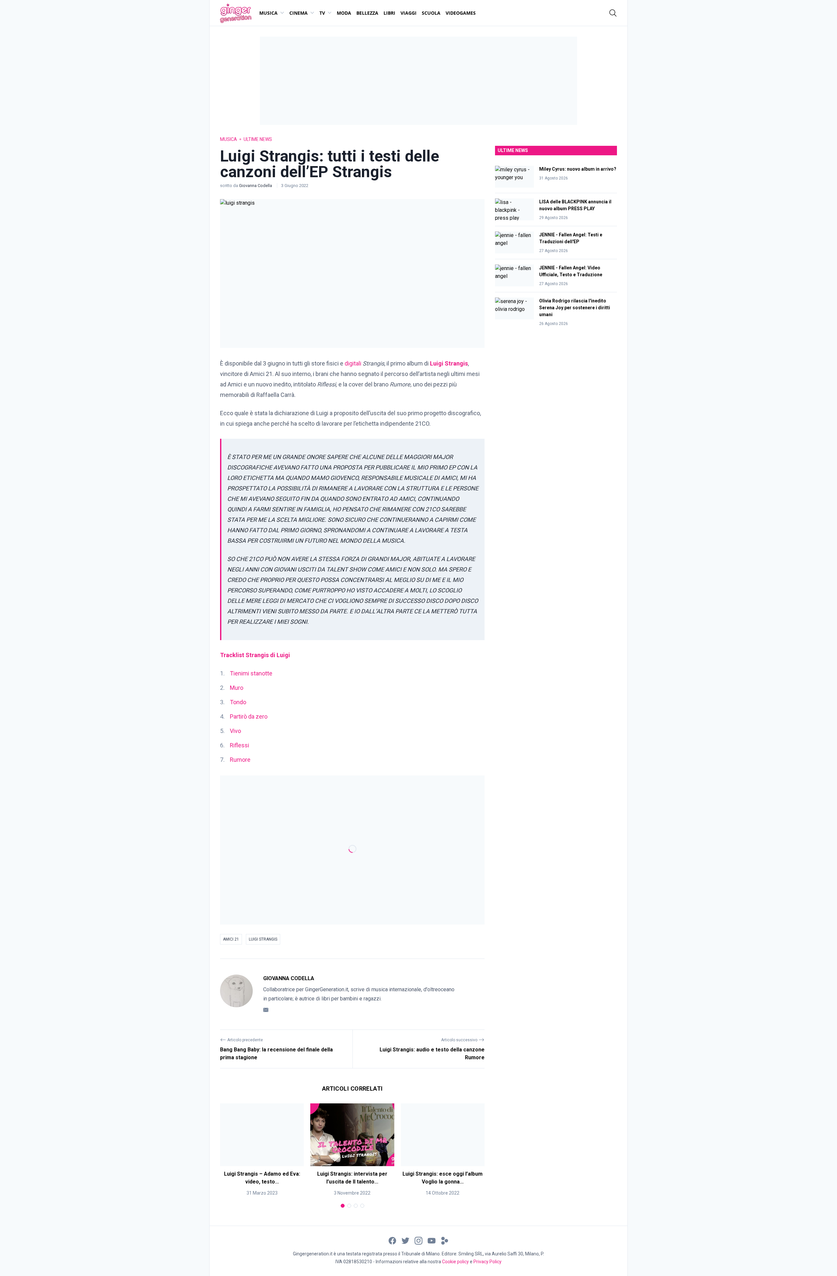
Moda (344, 13)
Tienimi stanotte (251, 673)
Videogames (461, 13)
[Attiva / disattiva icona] (613, 13)
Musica (268, 13)
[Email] (265, 1010)
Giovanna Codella (256, 185)
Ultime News (258, 139)
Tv (322, 13)
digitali (353, 363)
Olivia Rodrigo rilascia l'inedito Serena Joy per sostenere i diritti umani (574, 307)
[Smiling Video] (445, 1240)
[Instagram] (418, 1240)
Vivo (235, 730)
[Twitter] (405, 1240)
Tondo (238, 702)
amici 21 (231, 939)
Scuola (431, 13)
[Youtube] (432, 1240)
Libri (389, 13)
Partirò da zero (248, 716)
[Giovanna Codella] (236, 994)
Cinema (298, 13)
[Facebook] (392, 1240)
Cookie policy (455, 1261)
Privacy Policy (487, 1261)
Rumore (240, 759)
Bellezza (367, 13)
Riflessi (239, 745)
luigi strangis (263, 939)
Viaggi (409, 13)
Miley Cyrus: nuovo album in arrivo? (577, 169)
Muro (236, 687)
